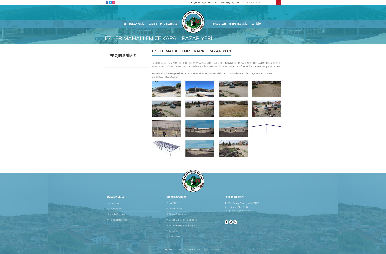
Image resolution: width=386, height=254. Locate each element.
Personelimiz (116, 208)
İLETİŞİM (256, 23)
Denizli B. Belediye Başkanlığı (183, 219)
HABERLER (219, 23)
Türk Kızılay (174, 236)
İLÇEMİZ (152, 23)
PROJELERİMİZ (168, 23)
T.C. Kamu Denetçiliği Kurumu (183, 225)
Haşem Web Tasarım (211, 249)
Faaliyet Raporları (119, 219)
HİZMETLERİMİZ (238, 23)
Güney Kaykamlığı (177, 214)
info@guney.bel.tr (231, 2)
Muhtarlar (114, 203)
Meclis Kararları (117, 214)
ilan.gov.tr (173, 231)
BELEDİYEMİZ (137, 23)
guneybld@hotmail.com (205, 2)
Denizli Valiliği (175, 208)
